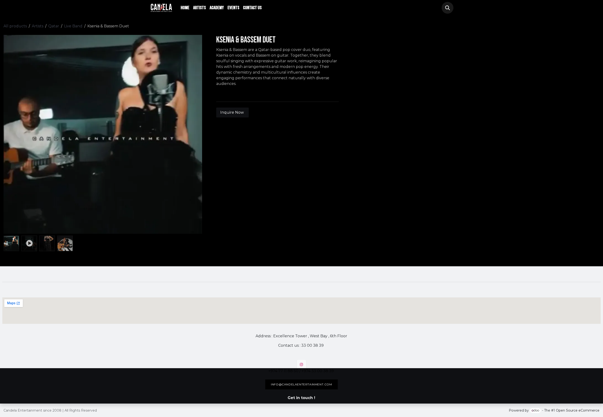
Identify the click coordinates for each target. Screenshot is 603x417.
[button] (447, 8)
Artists (37, 26)
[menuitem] (185, 7)
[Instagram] (301, 364)
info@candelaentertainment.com (301, 384)
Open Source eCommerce (577, 410)
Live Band (73, 26)
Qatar (53, 26)
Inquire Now (232, 112)
